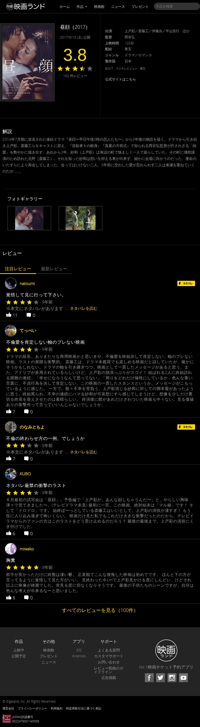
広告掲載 (108, 677)
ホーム (65, 6)
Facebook (149, 678)
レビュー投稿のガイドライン (108, 670)
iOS (78, 650)
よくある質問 (109, 650)
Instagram (172, 678)
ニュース (118, 6)
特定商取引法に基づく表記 (83, 708)
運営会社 (8, 708)
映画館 (99, 6)
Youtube (183, 678)
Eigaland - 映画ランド (26, 6)
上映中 (18, 650)
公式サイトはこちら (120, 79)
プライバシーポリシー (32, 708)
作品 (80, 6)
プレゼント (140, 6)
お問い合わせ (109, 662)
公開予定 (18, 656)
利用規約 (56, 708)
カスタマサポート (108, 656)
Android (78, 656)
